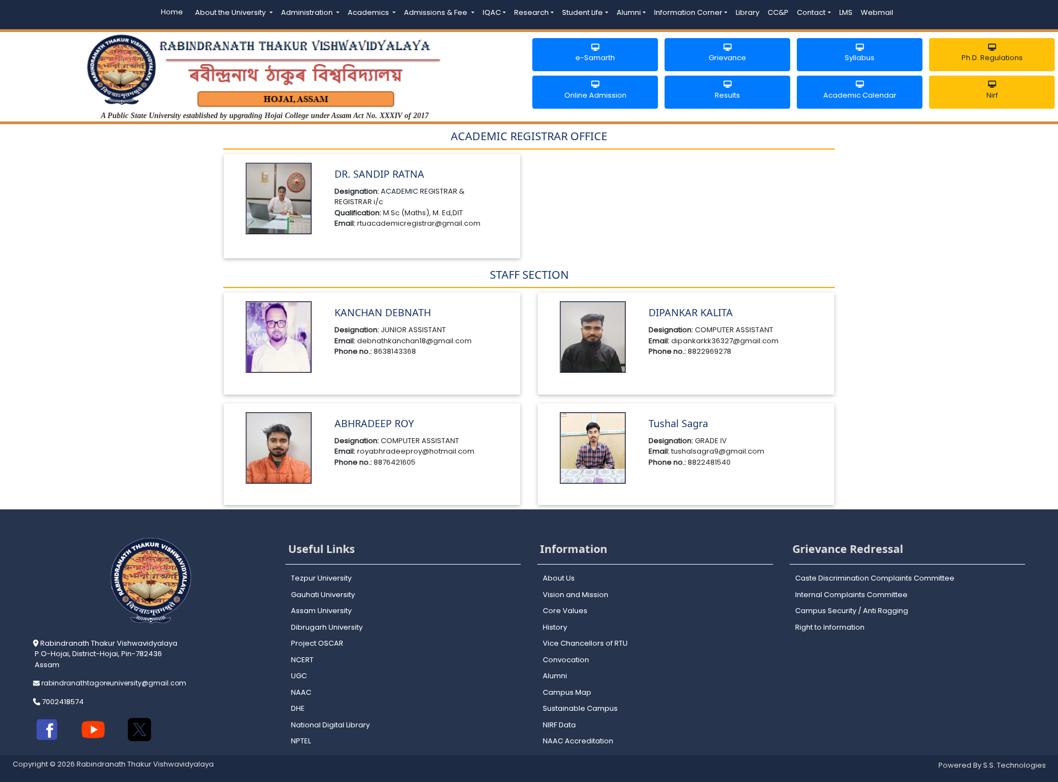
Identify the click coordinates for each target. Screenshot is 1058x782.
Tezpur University (321, 578)
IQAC (492, 12)
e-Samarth (595, 57)
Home (172, 12)
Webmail (877, 12)
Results (727, 95)
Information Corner (688, 12)
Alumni (629, 12)
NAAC (301, 692)
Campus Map (567, 692)
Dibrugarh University (327, 627)
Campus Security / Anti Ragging (851, 610)
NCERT (302, 660)
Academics (369, 12)
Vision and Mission (575, 594)
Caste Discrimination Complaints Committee (874, 578)
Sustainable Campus (580, 708)
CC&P (778, 12)
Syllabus (860, 57)
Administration (307, 12)
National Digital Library (330, 725)
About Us (559, 578)
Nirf (992, 95)
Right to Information (830, 627)
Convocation (566, 660)
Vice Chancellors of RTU (585, 643)
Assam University (321, 610)
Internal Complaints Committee (851, 594)
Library (747, 12)
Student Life (582, 12)
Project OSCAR (317, 643)
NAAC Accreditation (578, 741)
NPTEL (301, 741)
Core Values (565, 610)
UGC (299, 676)
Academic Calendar (860, 95)
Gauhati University (323, 594)
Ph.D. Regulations (992, 57)
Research (531, 12)
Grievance (727, 57)
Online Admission (595, 95)
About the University (231, 12)
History (555, 627)
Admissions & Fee (436, 12)
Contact (811, 12)
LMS (845, 12)
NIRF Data (559, 725)
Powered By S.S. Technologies (992, 765)
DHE (298, 708)
